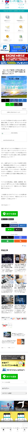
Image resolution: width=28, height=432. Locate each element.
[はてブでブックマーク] (23, 387)
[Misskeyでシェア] (23, 383)
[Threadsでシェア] (11, 387)
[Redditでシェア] (17, 387)
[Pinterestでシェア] (11, 391)
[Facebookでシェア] (5, 387)
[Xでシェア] (5, 383)
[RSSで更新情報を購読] (20, 241)
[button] (18, 104)
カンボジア (5, 219)
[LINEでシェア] (5, 391)
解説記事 (11, 219)
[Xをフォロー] (7, 237)
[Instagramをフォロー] (20, 237)
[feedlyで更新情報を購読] (7, 241)
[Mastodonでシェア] (11, 383)
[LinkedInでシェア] (17, 391)
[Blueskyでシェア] (17, 383)
